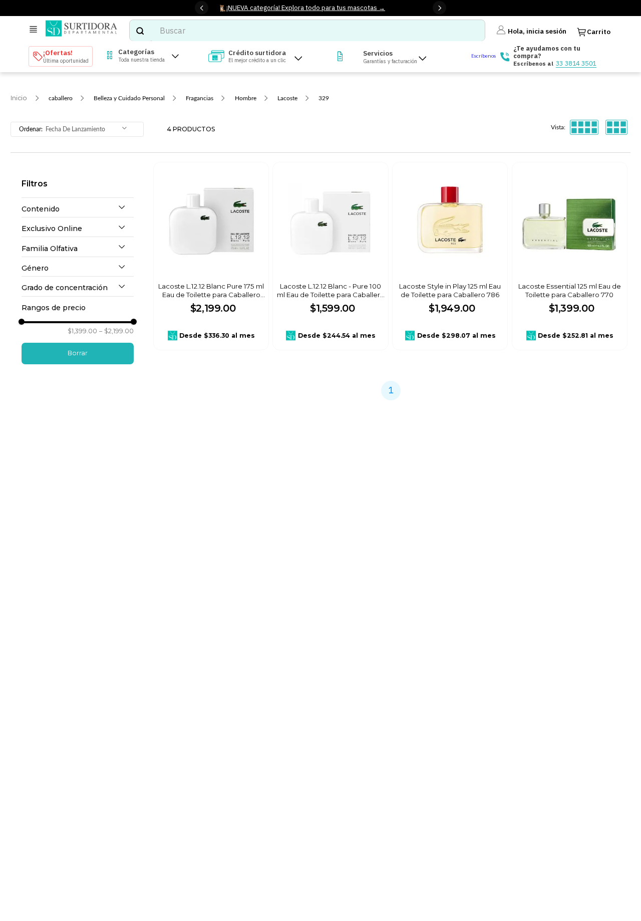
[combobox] (307, 30)
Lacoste (287, 98)
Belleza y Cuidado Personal (129, 98)
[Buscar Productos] (140, 30)
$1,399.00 (82, 331)
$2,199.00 (116, 331)
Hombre (245, 98)
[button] (78, 209)
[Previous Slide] (201, 8)
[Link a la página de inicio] (19, 98)
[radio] (584, 127)
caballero (61, 98)
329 (323, 98)
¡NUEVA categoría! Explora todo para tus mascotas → (305, 7)
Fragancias (199, 98)
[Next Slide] (439, 8)
